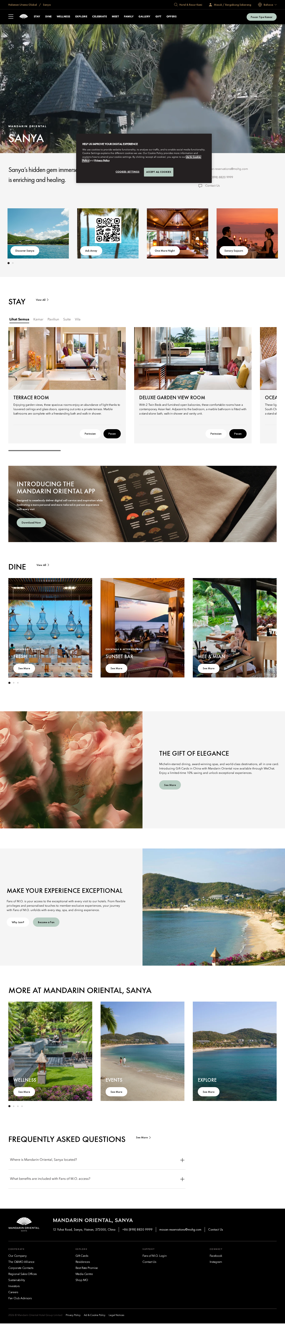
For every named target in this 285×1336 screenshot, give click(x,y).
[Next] (264, 232)
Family (129, 16)
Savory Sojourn (233, 250)
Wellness (63, 16)
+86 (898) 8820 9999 (219, 177)
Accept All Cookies (158, 171)
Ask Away (91, 250)
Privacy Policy (102, 160)
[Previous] (21, 232)
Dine (48, 16)
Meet (115, 16)
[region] (144, 158)
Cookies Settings (127, 171)
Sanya (46, 4)
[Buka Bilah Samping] (10, 17)
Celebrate (99, 16)
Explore (81, 16)
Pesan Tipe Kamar (261, 17)
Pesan (112, 433)
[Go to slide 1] (8, 263)
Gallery (144, 16)
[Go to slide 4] (22, 1106)
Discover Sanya (24, 250)
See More (24, 668)
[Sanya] (23, 17)
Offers (171, 16)
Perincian (90, 433)
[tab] (19, 319)
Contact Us (212, 185)
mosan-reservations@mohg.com (226, 169)
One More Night (165, 250)
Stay (37, 16)
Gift (158, 16)
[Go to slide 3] (18, 683)
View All (40, 300)
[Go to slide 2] (13, 263)
